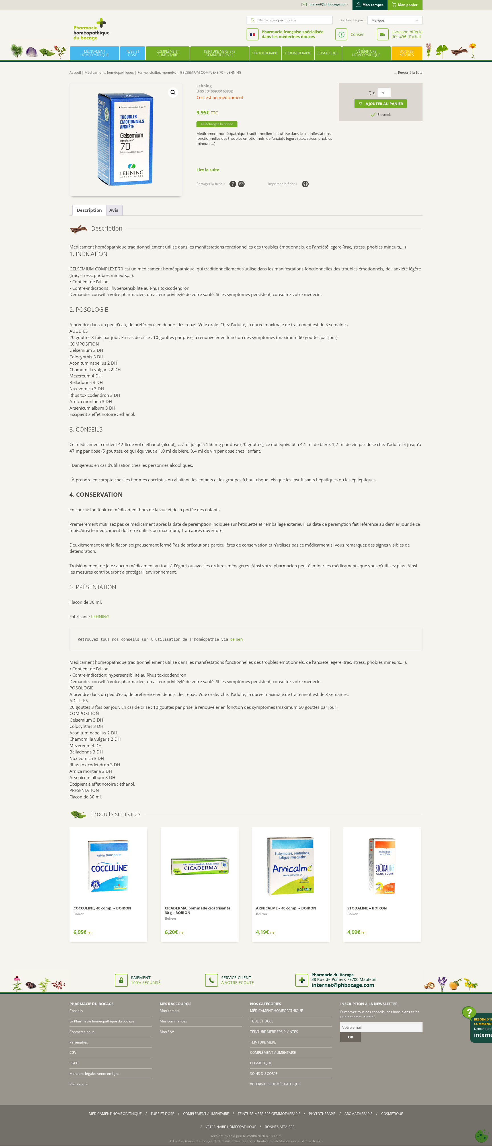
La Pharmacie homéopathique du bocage (101, 1021)
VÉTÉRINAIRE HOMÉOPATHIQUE (366, 53)
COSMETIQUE (328, 53)
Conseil (357, 34)
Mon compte (373, 4)
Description (89, 210)
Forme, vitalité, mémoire (157, 72)
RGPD (74, 1063)
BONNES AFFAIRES (407, 53)
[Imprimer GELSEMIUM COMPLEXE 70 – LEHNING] (305, 184)
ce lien (236, 639)
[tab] (89, 210)
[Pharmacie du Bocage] (91, 29)
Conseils (76, 1010)
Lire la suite (207, 169)
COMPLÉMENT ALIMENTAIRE (168, 53)
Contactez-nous (81, 1031)
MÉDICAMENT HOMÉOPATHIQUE (94, 53)
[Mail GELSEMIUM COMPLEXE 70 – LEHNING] (241, 184)
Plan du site (78, 1084)
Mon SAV (167, 1031)
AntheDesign (312, 1141)
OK (350, 1037)
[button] (173, 92)
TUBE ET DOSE (132, 53)
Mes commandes (173, 1021)
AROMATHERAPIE (297, 53)
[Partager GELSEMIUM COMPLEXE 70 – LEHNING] (232, 184)
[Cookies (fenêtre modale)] (482, 1136)
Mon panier (407, 4)
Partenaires (78, 1042)
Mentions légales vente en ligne (94, 1073)
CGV (72, 1052)
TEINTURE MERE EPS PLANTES (274, 1031)
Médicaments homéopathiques (109, 72)
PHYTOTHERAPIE (265, 53)
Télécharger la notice (217, 124)
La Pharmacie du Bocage (192, 1141)
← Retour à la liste (408, 72)
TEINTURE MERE (263, 1042)
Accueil (75, 72)
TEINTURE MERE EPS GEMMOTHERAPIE (219, 53)
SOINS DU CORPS (264, 1073)
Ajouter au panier (384, 103)
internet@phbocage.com (328, 4)
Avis (113, 210)
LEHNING (100, 616)
